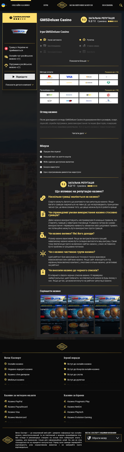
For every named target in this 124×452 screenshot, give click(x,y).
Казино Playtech (75, 412)
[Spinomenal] (108, 100)
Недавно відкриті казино (20, 369)
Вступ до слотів (75, 374)
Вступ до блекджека (77, 385)
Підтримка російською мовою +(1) (20, 66)
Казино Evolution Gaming (79, 417)
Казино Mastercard (17, 417)
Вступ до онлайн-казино (79, 363)
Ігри (46, 5)
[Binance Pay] (49, 82)
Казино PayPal (15, 401)
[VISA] (69, 76)
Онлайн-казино (21, 5)
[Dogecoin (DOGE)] (88, 82)
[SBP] (108, 76)
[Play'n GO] (69, 100)
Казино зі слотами (76, 422)
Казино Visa (14, 412)
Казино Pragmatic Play (78, 401)
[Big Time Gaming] (108, 95)
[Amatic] (88, 100)
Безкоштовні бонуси (81, 5)
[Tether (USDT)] (108, 82)
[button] (103, 438)
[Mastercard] (49, 76)
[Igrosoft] (49, 100)
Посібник (107, 5)
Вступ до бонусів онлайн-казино (83, 369)
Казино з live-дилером (18, 374)
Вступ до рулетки (76, 379)
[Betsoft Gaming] (88, 95)
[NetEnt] (49, 95)
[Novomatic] (69, 95)
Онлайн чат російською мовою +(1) (21, 57)
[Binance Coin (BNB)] (69, 82)
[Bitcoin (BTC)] (88, 76)
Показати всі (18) (112, 90)
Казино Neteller (15, 422)
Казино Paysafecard (18, 406)
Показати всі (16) (112, 72)
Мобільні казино (16, 379)
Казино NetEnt (74, 406)
